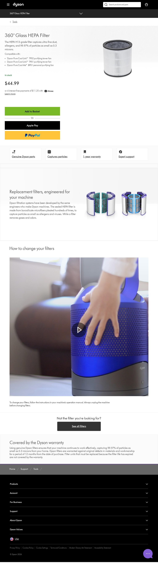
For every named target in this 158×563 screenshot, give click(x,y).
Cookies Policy (28, 548)
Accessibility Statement (102, 548)
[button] (32, 125)
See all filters (79, 426)
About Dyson (16, 520)
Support (13, 511)
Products (14, 484)
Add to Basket (32, 111)
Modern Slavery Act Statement (80, 548)
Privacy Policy (15, 548)
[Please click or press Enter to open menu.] (8, 5)
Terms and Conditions (58, 548)
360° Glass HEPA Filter (20, 13)
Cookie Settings (42, 548)
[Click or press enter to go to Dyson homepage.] (18, 6)
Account (13, 493)
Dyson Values (16, 529)
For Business (16, 502)
